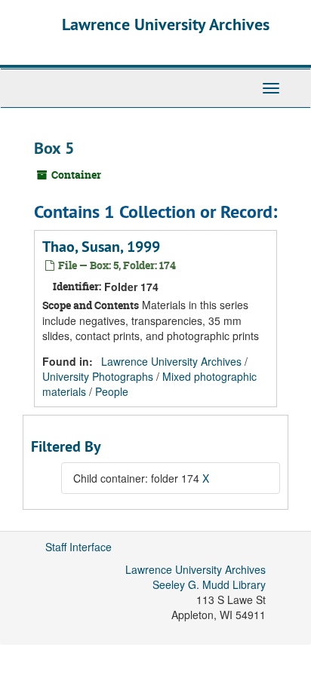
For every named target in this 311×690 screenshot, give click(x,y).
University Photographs (97, 376)
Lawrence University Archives (165, 24)
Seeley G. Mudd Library (209, 584)
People (111, 391)
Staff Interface (78, 546)
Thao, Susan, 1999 (101, 246)
